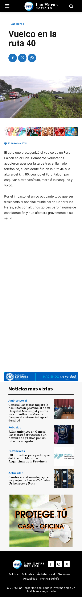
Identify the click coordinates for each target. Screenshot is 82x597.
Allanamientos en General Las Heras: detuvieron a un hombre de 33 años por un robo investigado (27, 436)
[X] (22, 58)
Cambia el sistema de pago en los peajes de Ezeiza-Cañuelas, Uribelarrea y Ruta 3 (29, 480)
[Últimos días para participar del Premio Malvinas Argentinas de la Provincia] (64, 456)
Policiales (14, 427)
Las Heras (17, 24)
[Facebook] (12, 58)
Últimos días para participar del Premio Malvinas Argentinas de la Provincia (29, 458)
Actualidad (15, 473)
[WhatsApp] (32, 58)
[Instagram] (59, 564)
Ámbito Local (17, 400)
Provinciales (16, 451)
